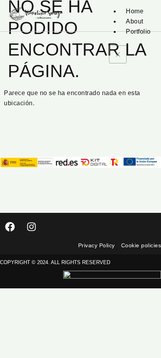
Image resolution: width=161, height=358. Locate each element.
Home (134, 11)
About (134, 21)
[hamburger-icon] (144, 3)
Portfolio (138, 31)
